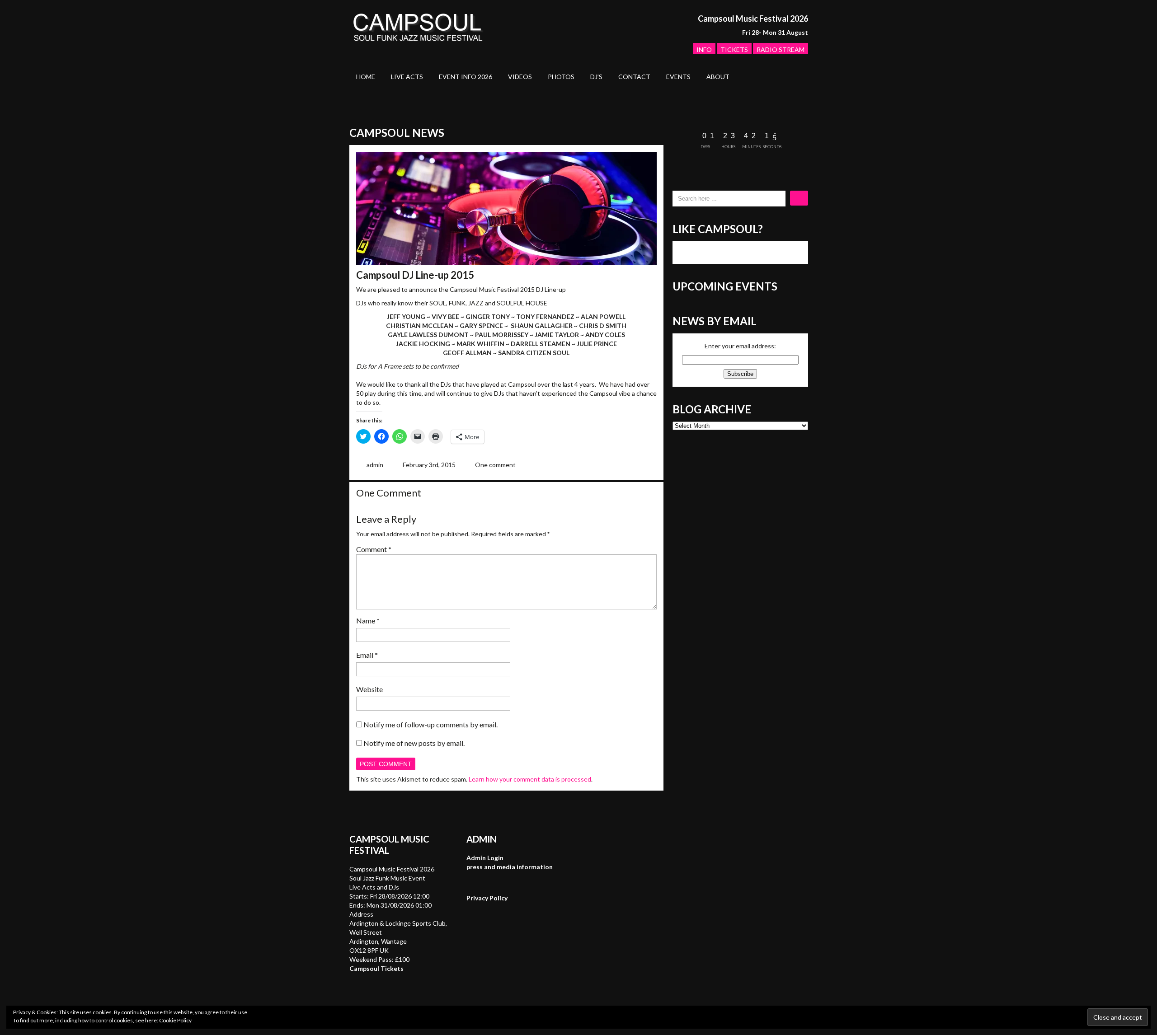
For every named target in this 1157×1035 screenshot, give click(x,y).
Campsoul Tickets (376, 968)
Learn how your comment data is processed (530, 779)
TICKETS (734, 49)
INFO (704, 49)
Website (369, 689)
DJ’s (596, 76)
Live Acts (407, 76)
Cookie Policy (175, 1020)
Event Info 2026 (465, 76)
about (717, 76)
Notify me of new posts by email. (414, 743)
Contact (634, 76)
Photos (561, 76)
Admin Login (484, 858)
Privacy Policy (487, 898)
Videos (520, 76)
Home (365, 76)
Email (367, 655)
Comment (373, 549)
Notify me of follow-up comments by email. (430, 724)
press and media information (509, 867)
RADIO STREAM (780, 49)
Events (678, 76)
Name (368, 620)
